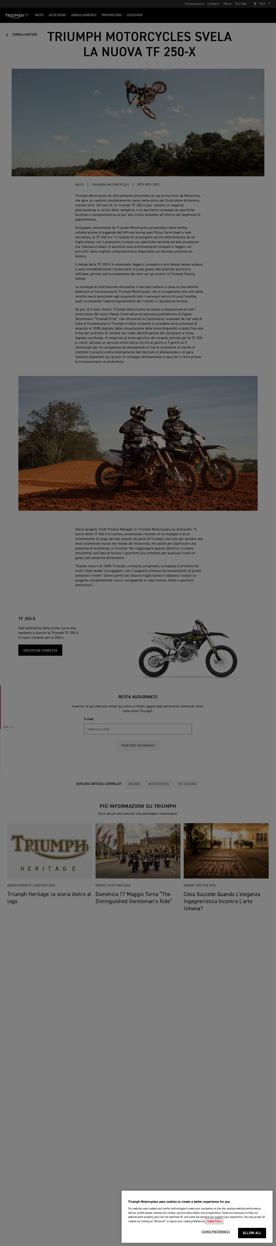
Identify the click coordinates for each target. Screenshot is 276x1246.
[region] (197, 1217)
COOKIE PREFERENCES (216, 1232)
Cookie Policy (214, 1221)
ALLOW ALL (252, 1233)
